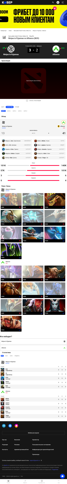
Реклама (17, 444)
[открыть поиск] (53, 2)
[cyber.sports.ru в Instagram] (17, 426)
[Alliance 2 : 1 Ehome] (62, 48)
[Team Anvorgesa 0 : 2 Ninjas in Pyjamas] (4, 48)
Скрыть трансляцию (35, 100)
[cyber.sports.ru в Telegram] (4, 426)
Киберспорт (4, 30)
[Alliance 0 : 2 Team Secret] (60, 48)
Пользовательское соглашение (41, 444)
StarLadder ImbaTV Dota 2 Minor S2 (22, 30)
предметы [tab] (17, 355)
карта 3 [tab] (14, 110)
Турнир (17, 107)
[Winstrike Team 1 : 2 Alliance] (61, 48)
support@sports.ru (35, 460)
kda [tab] (2, 355)
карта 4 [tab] (20, 110)
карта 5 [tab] (25, 110)
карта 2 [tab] (9, 110)
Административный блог (21, 449)
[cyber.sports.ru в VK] (10, 426)
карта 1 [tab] (3, 110)
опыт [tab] (6, 355)
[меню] (63, 2)
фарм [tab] (11, 355)
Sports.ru (6, 465)
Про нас (4, 439)
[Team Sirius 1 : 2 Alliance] (63, 48)
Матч (2, 107)
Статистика (9, 107)
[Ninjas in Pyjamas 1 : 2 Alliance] (5, 48)
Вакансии (17, 439)
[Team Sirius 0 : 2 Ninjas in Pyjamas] (6, 48)
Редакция (5, 444)
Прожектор (35, 439)
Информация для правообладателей (43, 449)
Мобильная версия (33, 433)
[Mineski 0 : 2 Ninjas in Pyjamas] (3, 48)
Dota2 (10, 30)
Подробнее (55, 469)
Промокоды (35, 454)
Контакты (5, 449)
